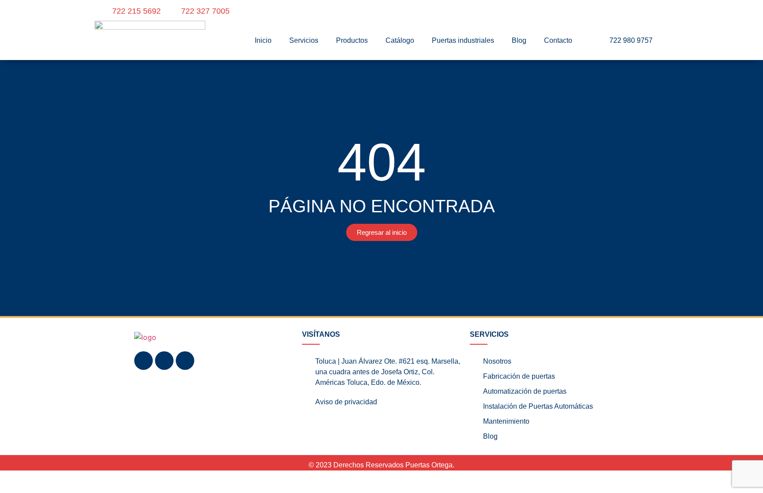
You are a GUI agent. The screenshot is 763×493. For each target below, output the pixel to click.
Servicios (303, 40)
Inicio (263, 40)
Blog (519, 40)
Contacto (558, 40)
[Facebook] (633, 11)
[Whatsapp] (185, 360)
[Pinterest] (653, 11)
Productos (352, 40)
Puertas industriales (463, 40)
